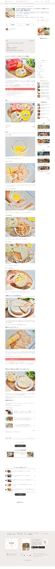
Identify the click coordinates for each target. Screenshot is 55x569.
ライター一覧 (37, 553)
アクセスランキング (20, 534)
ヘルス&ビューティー (30, 533)
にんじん (33, 3)
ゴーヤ (19, 3)
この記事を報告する (33, 430)
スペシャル (25, 534)
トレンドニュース (9, 533)
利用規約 (37, 556)
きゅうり (28, 3)
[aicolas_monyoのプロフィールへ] (20, 29)
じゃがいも (24, 3)
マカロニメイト (14, 534)
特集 (7, 534)
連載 (10, 534)
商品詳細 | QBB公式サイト (9, 400)
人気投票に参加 (30, 534)
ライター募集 (40, 553)
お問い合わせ (44, 553)
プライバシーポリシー (40, 556)
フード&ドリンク (36, 533)
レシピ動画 (36, 1)
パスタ (22, 3)
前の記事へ (13, 24)
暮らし (25, 533)
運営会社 (35, 556)
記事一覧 (35, 553)
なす (9, 3)
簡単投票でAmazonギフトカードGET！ (22, 15)
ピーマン (17, 3)
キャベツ (12, 3)
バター (6, 127)
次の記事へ (28, 24)
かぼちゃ (30, 3)
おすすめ (42, 1)
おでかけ (22, 533)
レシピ (14, 533)
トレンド (39, 1)
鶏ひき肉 (14, 3)
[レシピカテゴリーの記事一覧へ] (17, 17)
